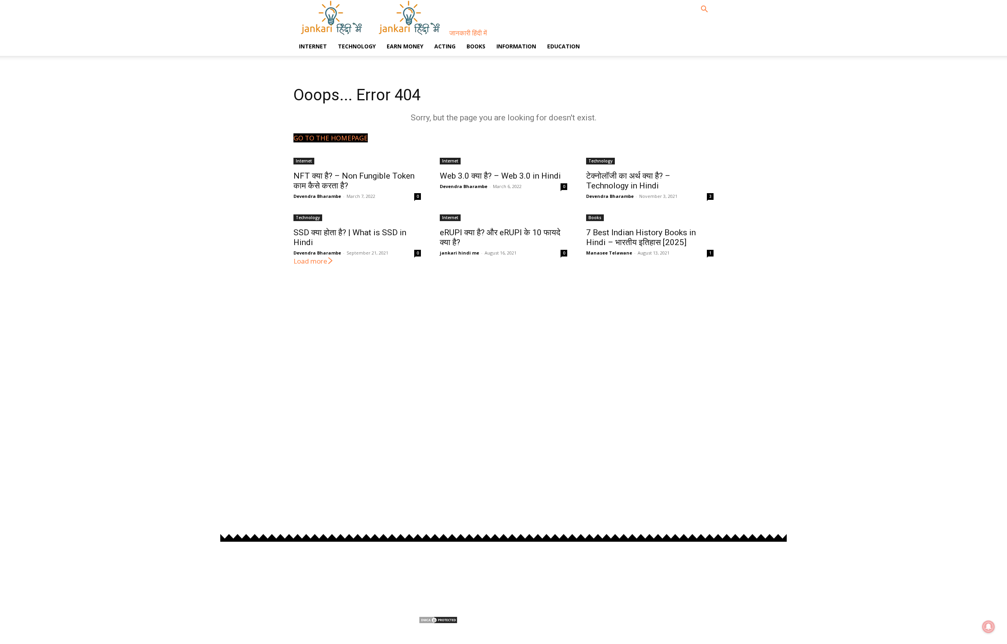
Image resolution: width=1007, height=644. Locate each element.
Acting (445, 46)
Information (516, 46)
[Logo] (332, 32)
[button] (704, 9)
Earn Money (405, 46)
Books (476, 46)
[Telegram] (679, 577)
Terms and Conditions (448, 580)
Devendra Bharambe (317, 196)
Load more (310, 261)
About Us (431, 592)
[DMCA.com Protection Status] (438, 622)
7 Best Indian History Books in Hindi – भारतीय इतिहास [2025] (641, 237)
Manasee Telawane (609, 253)
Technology (357, 46)
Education (563, 46)
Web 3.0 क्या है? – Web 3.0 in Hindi (500, 176)
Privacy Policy (437, 567)
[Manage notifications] (988, 626)
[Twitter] (701, 577)
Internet (313, 46)
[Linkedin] (658, 577)
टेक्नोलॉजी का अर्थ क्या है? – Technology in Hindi (628, 180)
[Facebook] (616, 577)
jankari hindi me (459, 253)
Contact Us (433, 605)
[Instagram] (637, 577)
